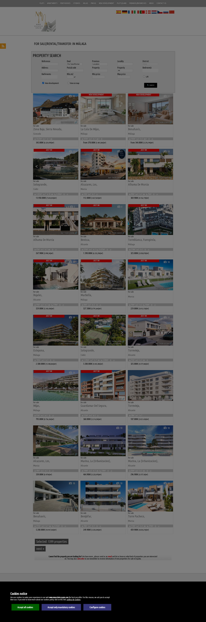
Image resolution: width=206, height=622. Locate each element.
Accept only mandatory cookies (61, 607)
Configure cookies (97, 607)
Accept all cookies (25, 607)
